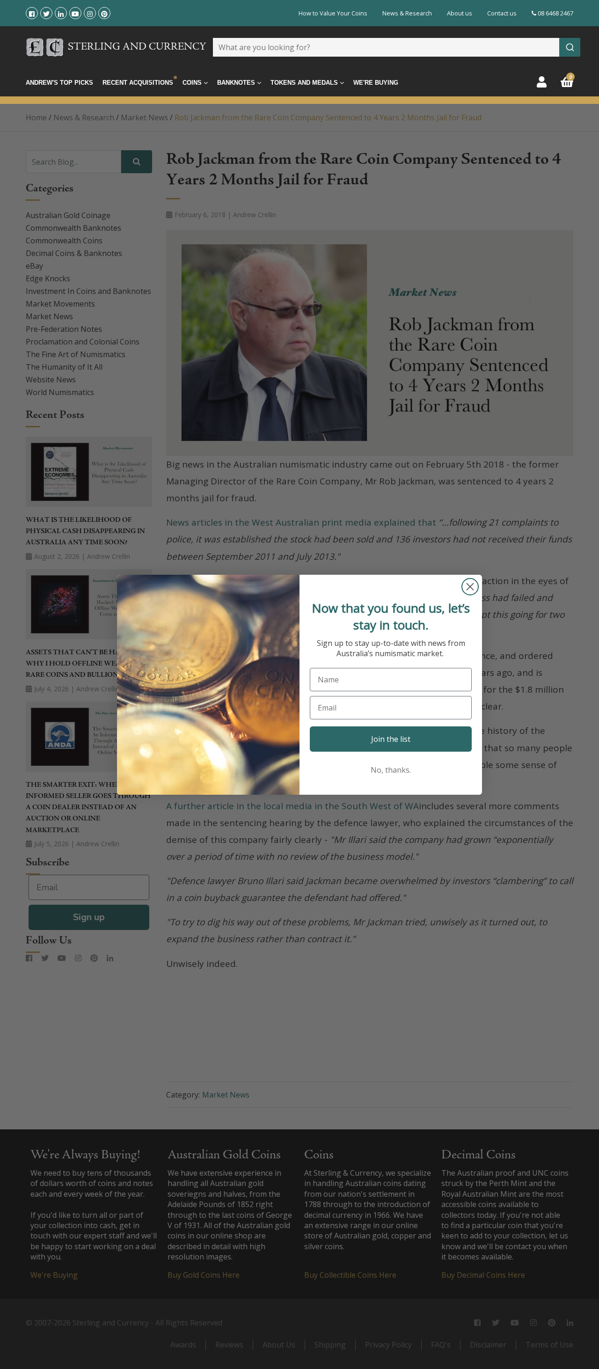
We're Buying (375, 82)
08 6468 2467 (554, 13)
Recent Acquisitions (137, 82)
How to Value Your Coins (333, 13)
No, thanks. (391, 770)
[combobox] (396, 47)
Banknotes (237, 82)
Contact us (502, 13)
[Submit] (569, 47)
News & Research (407, 13)
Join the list (390, 739)
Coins (193, 82)
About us (459, 13)
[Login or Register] (542, 81)
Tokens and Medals (305, 82)
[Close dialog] (470, 586)
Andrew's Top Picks (59, 82)
